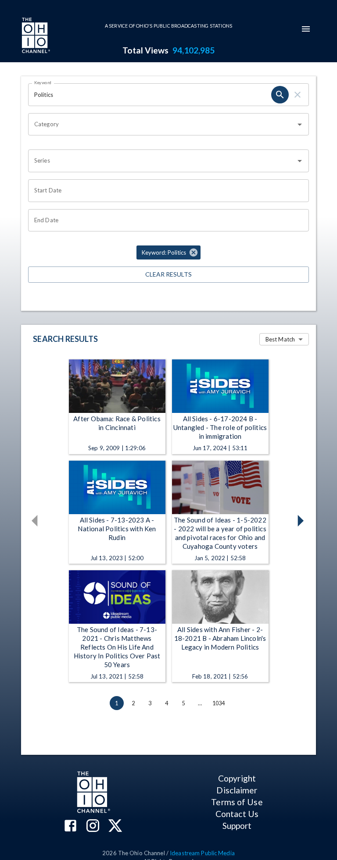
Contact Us (236, 814)
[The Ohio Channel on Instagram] (92, 826)
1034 (218, 703)
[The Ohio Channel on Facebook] (70, 826)
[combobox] (162, 124)
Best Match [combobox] (280, 339)
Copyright (237, 778)
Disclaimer (236, 790)
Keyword (43, 82)
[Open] (300, 124)
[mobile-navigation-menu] (306, 29)
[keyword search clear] (297, 94)
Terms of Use (236, 802)
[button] (168, 252)
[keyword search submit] (280, 94)
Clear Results (168, 274)
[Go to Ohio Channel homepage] (35, 36)
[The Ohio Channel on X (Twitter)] (115, 826)
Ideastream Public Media (202, 852)
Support (237, 825)
